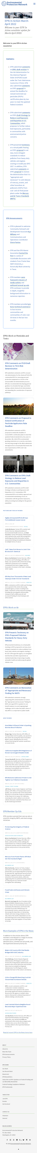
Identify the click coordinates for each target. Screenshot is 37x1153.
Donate (4, 1101)
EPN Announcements (8, 1054)
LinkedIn (16, 1140)
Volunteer (5, 1115)
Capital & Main (25, 756)
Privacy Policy (6, 1057)
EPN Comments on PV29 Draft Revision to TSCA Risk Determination (17, 366)
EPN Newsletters (7, 1077)
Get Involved (6, 1104)
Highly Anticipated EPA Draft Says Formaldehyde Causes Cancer (16, 519)
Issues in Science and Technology (14, 835)
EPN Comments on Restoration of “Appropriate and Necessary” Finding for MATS (18, 690)
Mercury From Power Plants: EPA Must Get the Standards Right (18, 858)
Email (29, 1140)
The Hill (26, 526)
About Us (5, 1049)
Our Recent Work (7, 1071)
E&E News (27, 555)
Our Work (5, 1069)
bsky (23, 1140)
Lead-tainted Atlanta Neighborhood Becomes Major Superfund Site (17, 1005)
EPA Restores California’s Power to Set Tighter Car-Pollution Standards (18, 779)
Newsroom (5, 1074)
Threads (13, 1140)
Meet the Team (6, 1052)
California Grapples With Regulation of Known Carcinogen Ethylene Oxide (18, 752)
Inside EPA (28, 582)
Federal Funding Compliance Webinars (13, 1084)
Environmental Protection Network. (20, 1144)
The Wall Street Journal (11, 786)
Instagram (10, 1140)
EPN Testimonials (7, 1087)
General (4, 1118)
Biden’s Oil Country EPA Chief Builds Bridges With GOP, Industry (17, 951)
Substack (26, 1140)
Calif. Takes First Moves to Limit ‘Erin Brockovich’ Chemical (17, 550)
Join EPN (4, 1099)
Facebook (7, 1140)
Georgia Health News (10, 1013)
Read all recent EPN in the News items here (17, 1032)
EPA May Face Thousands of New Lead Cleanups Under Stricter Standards (18, 577)
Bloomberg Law (9, 865)
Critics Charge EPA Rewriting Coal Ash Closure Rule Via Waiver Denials (18, 978)
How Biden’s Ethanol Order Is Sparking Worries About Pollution (18, 726)
